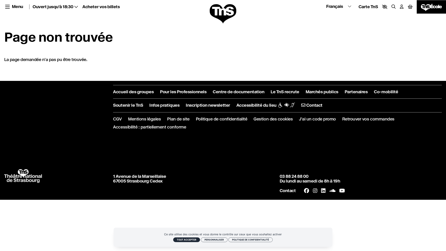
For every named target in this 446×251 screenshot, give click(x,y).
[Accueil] (223, 14)
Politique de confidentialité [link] (250, 239)
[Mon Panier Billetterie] (410, 6)
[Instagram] (315, 191)
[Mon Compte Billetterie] (401, 6)
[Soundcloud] (332, 191)
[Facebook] (306, 191)
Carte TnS (368, 6)
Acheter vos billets (101, 6)
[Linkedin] (323, 191)
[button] (384, 7)
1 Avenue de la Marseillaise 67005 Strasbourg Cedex (139, 179)
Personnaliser (214, 239)
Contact (288, 190)
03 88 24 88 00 (294, 176)
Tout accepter (186, 239)
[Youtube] (342, 191)
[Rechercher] (393, 6)
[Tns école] (431, 7)
